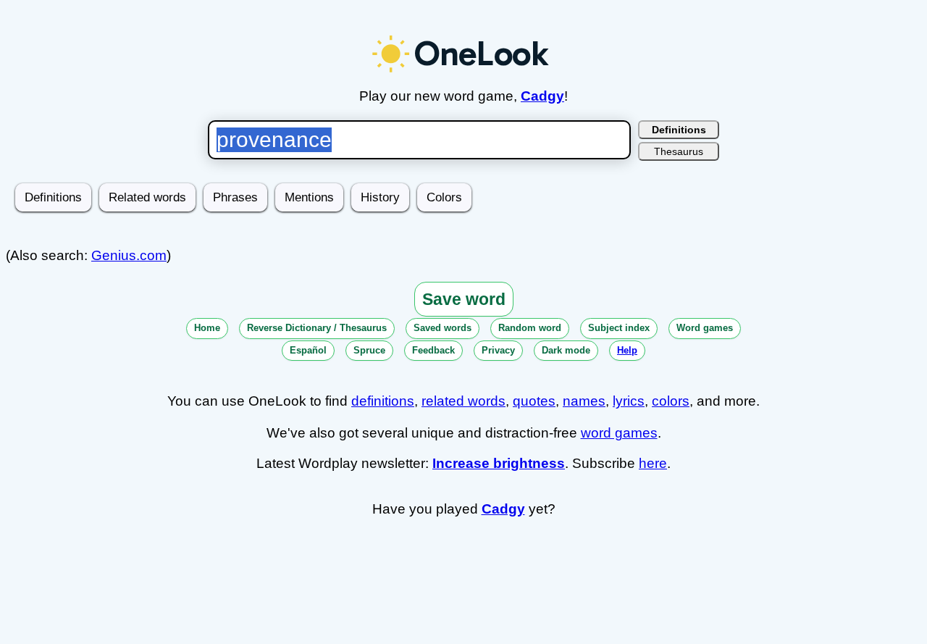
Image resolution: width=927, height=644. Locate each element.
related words (463, 401)
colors (670, 401)
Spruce (369, 350)
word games (619, 432)
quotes (534, 401)
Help (627, 350)
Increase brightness (498, 463)
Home (207, 327)
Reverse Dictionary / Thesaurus (317, 327)
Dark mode (566, 350)
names (584, 401)
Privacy (498, 350)
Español (308, 350)
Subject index (619, 327)
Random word (529, 327)
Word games (704, 327)
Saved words (442, 327)
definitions (382, 401)
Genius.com (129, 255)
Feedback (433, 350)
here (653, 463)
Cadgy (542, 96)
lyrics (629, 401)
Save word (464, 299)
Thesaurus (678, 151)
